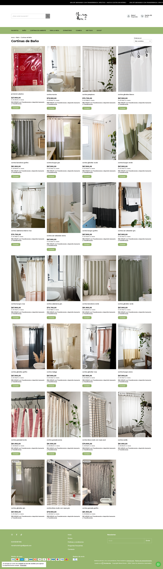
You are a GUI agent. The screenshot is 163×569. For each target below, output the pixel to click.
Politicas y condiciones (76, 542)
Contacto (71, 549)
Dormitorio (67, 30)
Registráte (134, 17)
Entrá (133, 15)
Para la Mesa (54, 30)
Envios (70, 538)
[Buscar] (48, 16)
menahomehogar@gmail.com (21, 546)
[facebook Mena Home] (16, 535)
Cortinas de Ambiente (38, 30)
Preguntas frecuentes (75, 546)
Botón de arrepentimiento (143, 560)
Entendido (23, 565)
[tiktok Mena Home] (21, 535)
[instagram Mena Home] (12, 535)
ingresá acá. (130, 560)
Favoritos (14, 30)
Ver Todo (89, 30)
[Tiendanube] (102, 564)
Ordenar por (138, 38)
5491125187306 (16, 542)
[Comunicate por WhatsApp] (158, 564)
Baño (24, 30)
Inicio (13, 37)
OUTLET (99, 30)
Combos (79, 30)
